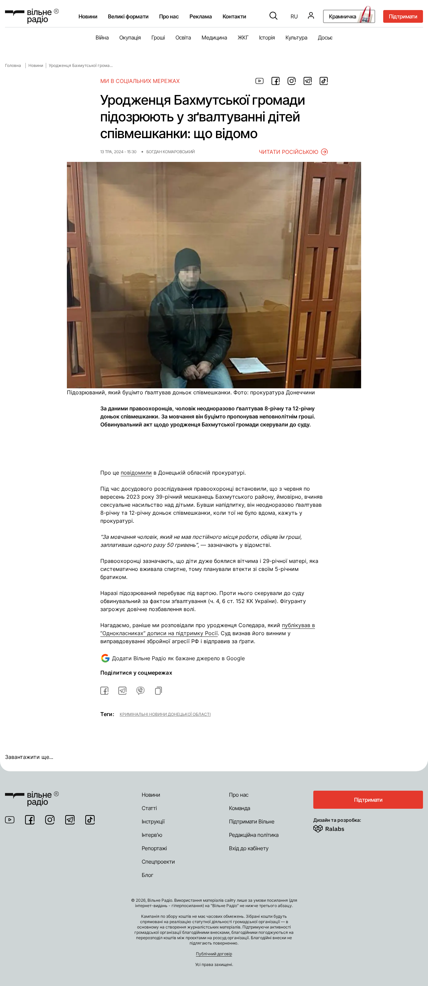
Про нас (238, 794)
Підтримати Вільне (252, 821)
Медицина (214, 37)
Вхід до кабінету (249, 848)
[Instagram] (50, 819)
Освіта (183, 37)
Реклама (201, 16)
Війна (102, 37)
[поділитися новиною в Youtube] (259, 81)
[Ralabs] (336, 827)
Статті (149, 808)
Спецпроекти (158, 861)
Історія (267, 37)
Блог (147, 875)
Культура (296, 37)
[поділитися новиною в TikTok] (324, 81)
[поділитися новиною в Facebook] (276, 81)
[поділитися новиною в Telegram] (308, 81)
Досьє (325, 37)
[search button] (273, 16)
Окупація (130, 37)
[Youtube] (9, 819)
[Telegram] (70, 819)
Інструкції (153, 821)
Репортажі (154, 848)
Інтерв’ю (152, 834)
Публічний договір (214, 953)
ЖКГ (243, 37)
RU (294, 16)
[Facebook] (29, 819)
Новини (88, 16)
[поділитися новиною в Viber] (140, 691)
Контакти (234, 16)
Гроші (158, 37)
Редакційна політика (254, 834)
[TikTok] (90, 819)
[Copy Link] (158, 691)
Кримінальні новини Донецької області (165, 714)
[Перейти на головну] (32, 16)
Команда (239, 808)
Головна (13, 65)
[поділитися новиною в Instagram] (292, 81)
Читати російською (288, 152)
